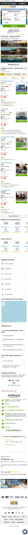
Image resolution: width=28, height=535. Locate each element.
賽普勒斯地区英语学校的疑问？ (9, 373)
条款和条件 (4, 516)
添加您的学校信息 (20, 522)
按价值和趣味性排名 (17, 74)
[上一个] (1, 73)
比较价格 (2, 74)
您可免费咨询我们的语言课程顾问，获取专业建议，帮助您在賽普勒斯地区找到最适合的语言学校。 (13, 375)
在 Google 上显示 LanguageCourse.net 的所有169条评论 (13, 475)
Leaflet (19, 321)
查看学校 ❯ (21, 93)
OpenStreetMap (23, 321)
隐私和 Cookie (17, 516)
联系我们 (6, 519)
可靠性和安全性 (7, 522)
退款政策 (10, 516)
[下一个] (27, 73)
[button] (1, 1)
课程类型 (24, 74)
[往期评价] (3, 444)
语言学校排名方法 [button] (14, 216)
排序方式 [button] (15, 77)
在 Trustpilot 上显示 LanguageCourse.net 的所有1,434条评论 (14, 465)
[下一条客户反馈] (25, 444)
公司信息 (11, 519)
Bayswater (18, 227)
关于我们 (23, 516)
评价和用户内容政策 (19, 519)
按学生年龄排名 (8, 74)
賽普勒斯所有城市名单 (13, 64)
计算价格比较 (14, 26)
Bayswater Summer (6, 227)
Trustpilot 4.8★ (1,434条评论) (9, 3)
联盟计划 (13, 522)
